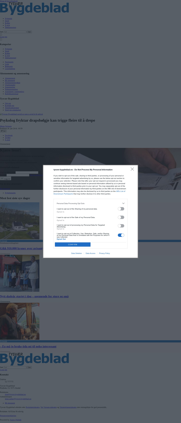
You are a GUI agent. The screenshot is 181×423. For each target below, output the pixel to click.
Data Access (90, 253)
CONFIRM (72, 244)
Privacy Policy (104, 253)
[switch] (121, 208)
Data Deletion (76, 253)
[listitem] (90, 203)
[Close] (133, 170)
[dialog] (90, 211)
